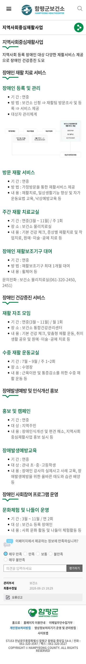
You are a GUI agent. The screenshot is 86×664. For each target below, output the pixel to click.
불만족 (58, 554)
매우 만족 (15, 554)
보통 (44, 554)
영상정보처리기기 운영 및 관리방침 (55, 628)
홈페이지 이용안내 (34, 622)
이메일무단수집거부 (61, 622)
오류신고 (17, 597)
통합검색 (79, 8)
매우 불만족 (17, 559)
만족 (31, 554)
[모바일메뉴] (9, 9)
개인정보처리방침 (20, 628)
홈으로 (16, 622)
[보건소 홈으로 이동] (43, 613)
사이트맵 (43, 633)
